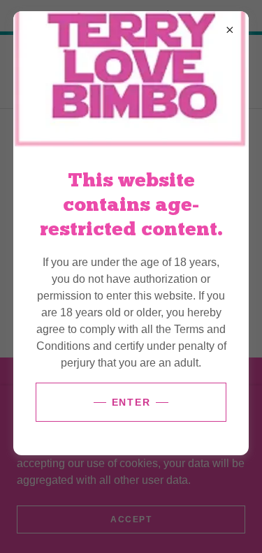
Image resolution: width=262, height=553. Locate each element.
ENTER (131, 402)
